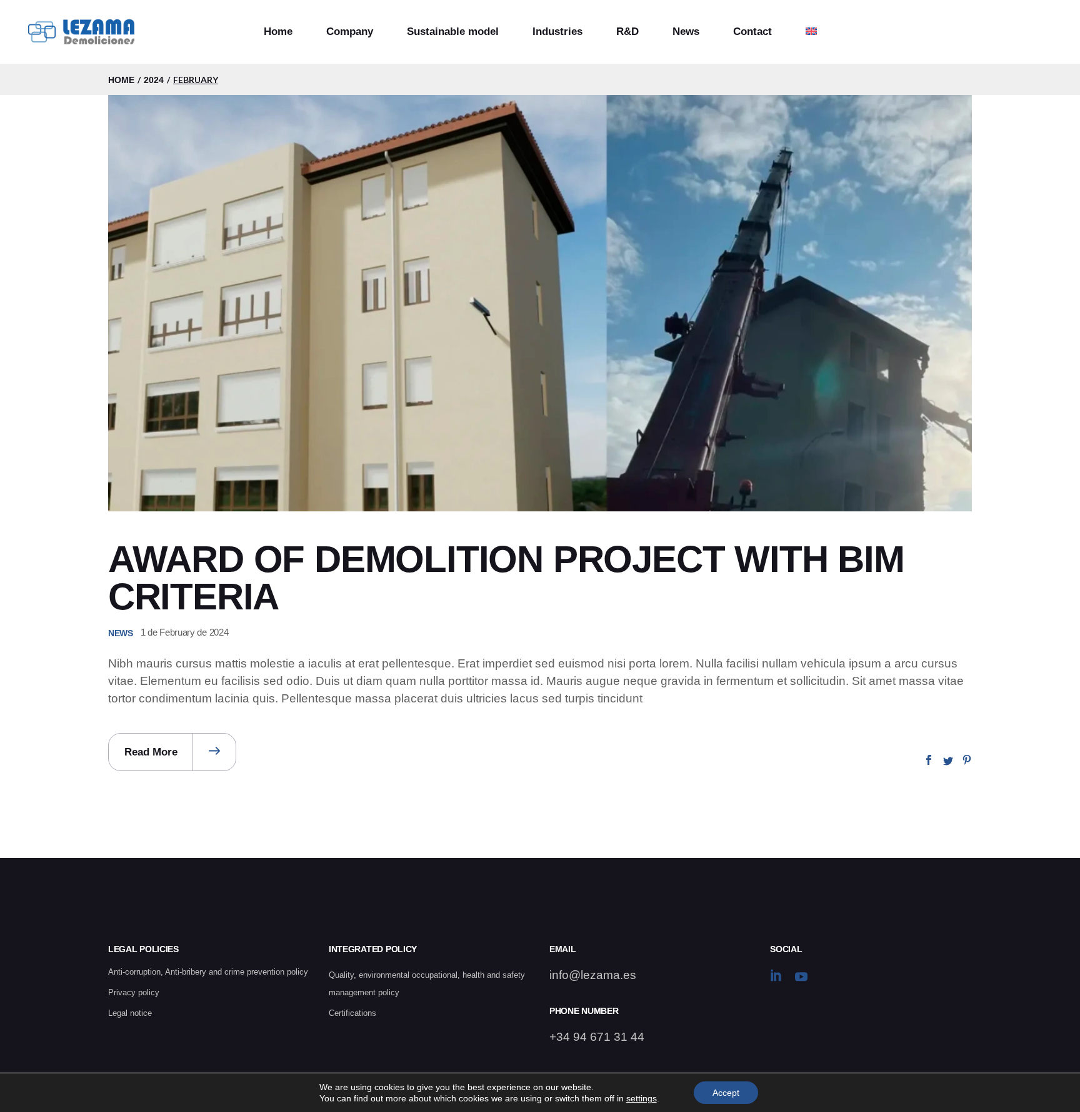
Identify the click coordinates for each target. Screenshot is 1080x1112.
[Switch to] (811, 32)
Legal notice (130, 1013)
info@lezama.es (592, 975)
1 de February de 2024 (185, 632)
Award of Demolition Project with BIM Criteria (506, 578)
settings (641, 1098)
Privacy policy (133, 992)
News (120, 633)
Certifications (352, 1013)
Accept (725, 1093)
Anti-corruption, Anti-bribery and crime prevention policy (208, 972)
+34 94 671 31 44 (596, 1036)
